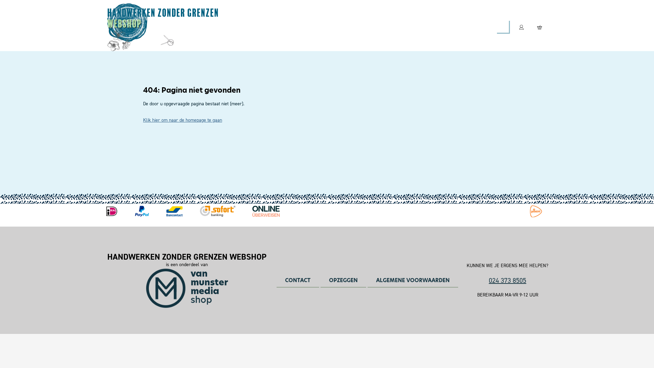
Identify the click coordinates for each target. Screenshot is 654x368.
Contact (398, 27)
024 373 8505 (507, 280)
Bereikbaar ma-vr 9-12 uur (507, 295)
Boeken (358, 27)
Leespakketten (309, 27)
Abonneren (207, 27)
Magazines (256, 27)
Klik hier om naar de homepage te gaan (182, 120)
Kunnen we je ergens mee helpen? (507, 266)
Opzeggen (343, 280)
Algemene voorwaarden (413, 280)
